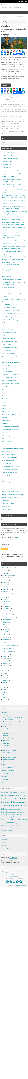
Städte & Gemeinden (7, 651)
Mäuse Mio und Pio (13, 111)
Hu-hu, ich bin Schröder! (8, 155)
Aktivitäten (5, 712)
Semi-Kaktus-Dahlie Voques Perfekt (11, 426)
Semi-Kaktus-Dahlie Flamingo (10, 320)
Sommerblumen (21, 820)
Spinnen (5, 682)
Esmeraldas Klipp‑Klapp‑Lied (10, 158)
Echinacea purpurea (7, 482)
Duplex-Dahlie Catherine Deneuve (11, 310)
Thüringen (3, 119)
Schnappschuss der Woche (9, 645)
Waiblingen (6, 665)
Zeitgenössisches (7, 594)
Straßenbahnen (7, 619)
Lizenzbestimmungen (7, 773)
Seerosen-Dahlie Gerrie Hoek (10, 326)
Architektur (5, 571)
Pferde (4, 678)
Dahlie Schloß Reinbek (8, 439)
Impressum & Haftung (8, 770)
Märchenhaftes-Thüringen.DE (8, 872)
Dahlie (23, 795)
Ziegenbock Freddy (5, 126)
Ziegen (4, 689)
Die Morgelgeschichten (8, 270)
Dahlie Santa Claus (7, 273)
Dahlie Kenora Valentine (8, 353)
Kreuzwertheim (6, 506)
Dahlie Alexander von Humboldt (10, 362)
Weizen (4, 488)
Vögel (4, 687)
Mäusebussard (6, 411)
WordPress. (24, 885)
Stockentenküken (6, 408)
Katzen (4, 675)
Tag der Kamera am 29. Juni (9, 304)
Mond (4, 695)
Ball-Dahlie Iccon (6, 344)
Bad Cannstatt (6, 654)
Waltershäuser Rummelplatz (7, 124)
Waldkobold (13, 121)
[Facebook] (18, 1)
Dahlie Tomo (5, 432)
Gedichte (5, 735)
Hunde (4, 673)
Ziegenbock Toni (15, 126)
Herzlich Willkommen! (8, 767)
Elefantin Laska (14, 104)
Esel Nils (20, 104)
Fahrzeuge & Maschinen (8, 617)
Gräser (4, 604)
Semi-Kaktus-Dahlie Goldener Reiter (12, 466)
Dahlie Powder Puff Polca (9, 442)
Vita (3, 782)
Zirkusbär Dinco (10, 128)
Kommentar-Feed (6, 845)
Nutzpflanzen (6, 608)
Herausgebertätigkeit (9, 738)
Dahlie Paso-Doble (7, 371)
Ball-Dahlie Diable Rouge (9, 380)
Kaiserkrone (5, 402)
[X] (24, 1)
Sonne (4, 697)
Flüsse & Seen (6, 637)
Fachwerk (5, 580)
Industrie (5, 582)
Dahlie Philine (5, 445)
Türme (4, 591)
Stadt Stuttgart (4, 823)
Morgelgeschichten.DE (15, 874)
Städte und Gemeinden (7, 825)
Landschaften (5, 634)
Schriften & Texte (6, 99)
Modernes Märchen (8, 814)
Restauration (6, 728)
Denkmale (5, 577)
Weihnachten (6, 631)
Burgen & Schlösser (8, 575)
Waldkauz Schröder (5, 121)
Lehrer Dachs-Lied (7, 161)
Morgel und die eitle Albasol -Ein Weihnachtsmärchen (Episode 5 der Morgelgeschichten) (11, 235)
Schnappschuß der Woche (9, 757)
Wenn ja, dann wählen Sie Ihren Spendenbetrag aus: (12, 542)
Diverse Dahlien (6, 386)
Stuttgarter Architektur (19, 823)
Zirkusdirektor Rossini (6, 131)
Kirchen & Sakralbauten (9, 584)
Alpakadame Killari (7, 101)
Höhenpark (15, 802)
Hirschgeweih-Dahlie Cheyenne (10, 383)
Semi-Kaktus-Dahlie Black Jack (10, 475)
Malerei (5, 726)
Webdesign (6, 740)
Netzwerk (4, 776)
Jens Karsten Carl (7, 5)
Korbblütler (5, 812)
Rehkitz (23, 817)
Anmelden (4, 839)
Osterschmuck (6, 500)
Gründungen (6, 715)
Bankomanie (5, 389)
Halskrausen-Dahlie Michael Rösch (11, 374)
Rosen (3, 396)
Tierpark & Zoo (7, 589)
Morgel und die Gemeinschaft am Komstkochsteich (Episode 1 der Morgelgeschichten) (10, 264)
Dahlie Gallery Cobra (7, 276)
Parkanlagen (6, 587)
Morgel (20, 111)
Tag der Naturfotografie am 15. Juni (11, 279)
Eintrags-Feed (5, 842)
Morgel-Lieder (17, 814)
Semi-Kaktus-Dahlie (5, 819)
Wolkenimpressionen (7, 485)
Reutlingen (6, 661)
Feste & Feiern (6, 622)
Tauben (5, 685)
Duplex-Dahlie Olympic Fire (9, 317)
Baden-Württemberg (19, 792)
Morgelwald (23, 114)
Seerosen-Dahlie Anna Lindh (9, 472)
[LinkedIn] (22, 1)
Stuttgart (5, 663)
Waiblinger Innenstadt (8, 503)
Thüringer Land (20, 825)
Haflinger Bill (15, 106)
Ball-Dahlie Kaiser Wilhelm (9, 457)
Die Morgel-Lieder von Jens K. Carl (11, 170)
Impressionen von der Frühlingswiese (12, 497)
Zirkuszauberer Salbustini (18, 131)
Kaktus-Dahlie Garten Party (9, 469)
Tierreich (4, 671)
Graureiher (5, 417)
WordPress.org (6, 848)
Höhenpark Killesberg (8, 287)
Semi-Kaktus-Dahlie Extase (9, 341)
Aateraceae (5, 792)
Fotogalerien (5, 743)
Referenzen (5, 779)
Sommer (12, 820)
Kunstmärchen (4, 111)
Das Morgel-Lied (6, 167)
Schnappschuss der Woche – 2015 (11, 414)
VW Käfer (21, 119)
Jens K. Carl (22, 106)
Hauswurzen (5, 479)
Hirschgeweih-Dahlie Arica (9, 377)
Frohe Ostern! (5, 290)
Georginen (18, 798)
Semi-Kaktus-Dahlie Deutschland (11, 347)
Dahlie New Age (6, 350)
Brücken (5, 573)
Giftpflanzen (6, 601)
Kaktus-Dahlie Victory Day (9, 307)
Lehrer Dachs (17, 812)
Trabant (16, 119)
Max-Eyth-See (6, 420)
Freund (9, 106)
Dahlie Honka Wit (6, 463)
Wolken (5, 699)
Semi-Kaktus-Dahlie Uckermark (10, 429)
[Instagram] (20, 1)
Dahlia (18, 795)
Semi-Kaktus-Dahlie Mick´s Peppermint (12, 448)
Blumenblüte (5, 795)
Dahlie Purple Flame (7, 329)
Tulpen (4, 405)
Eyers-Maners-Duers (10, 798)
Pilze (3, 642)
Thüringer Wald (10, 119)
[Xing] (26, 1)
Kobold (15, 109)
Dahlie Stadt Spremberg (8, 436)
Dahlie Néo (5, 368)
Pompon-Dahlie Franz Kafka (9, 338)
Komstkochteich (19, 809)
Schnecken (5, 680)
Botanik (4, 597)
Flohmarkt (4, 399)
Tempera (18, 885)
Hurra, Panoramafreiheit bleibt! (10, 393)
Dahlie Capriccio (6, 365)
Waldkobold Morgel (9, 830)
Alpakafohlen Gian (17, 101)
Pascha (4, 323)
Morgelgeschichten (15, 114)
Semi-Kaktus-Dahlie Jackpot (9, 460)
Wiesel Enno (17, 124)
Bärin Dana (7, 104)
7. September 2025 (13, 97)
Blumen (5, 599)
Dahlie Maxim (6, 451)
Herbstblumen (6, 802)
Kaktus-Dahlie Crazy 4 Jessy (9, 332)
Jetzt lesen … (5, 85)
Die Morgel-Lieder (7, 614)
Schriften (5, 731)
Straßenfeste (6, 629)
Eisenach (5, 656)
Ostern (4, 627)
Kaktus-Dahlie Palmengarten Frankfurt (12, 313)
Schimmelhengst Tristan (6, 116)
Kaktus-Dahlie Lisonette (8, 454)
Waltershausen (20, 121)
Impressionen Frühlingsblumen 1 (10, 491)
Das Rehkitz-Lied (6, 164)
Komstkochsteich (22, 109)
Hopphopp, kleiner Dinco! (9, 152)
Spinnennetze (5, 423)
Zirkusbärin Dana (18, 128)
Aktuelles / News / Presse (8, 567)
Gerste (3, 335)
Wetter (3, 692)
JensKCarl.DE (13, 858)
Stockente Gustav (17, 116)
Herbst (24, 798)
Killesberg (4, 809)
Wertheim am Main (7, 509)
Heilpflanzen (6, 606)
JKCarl (4, 97)
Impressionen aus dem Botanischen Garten (13, 494)
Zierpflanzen (6, 611)
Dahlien (4, 798)
